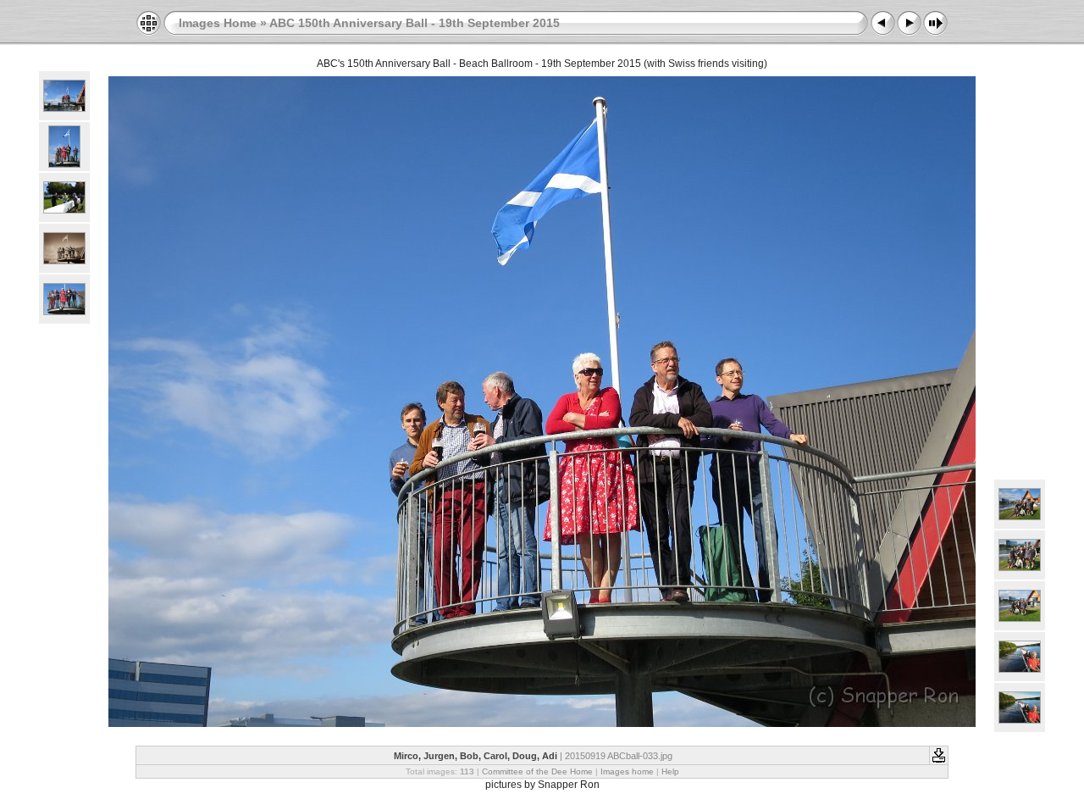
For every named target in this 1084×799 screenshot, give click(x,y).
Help (670, 771)
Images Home (218, 23)
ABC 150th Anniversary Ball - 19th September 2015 (414, 23)
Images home (627, 771)
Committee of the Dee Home (537, 771)
